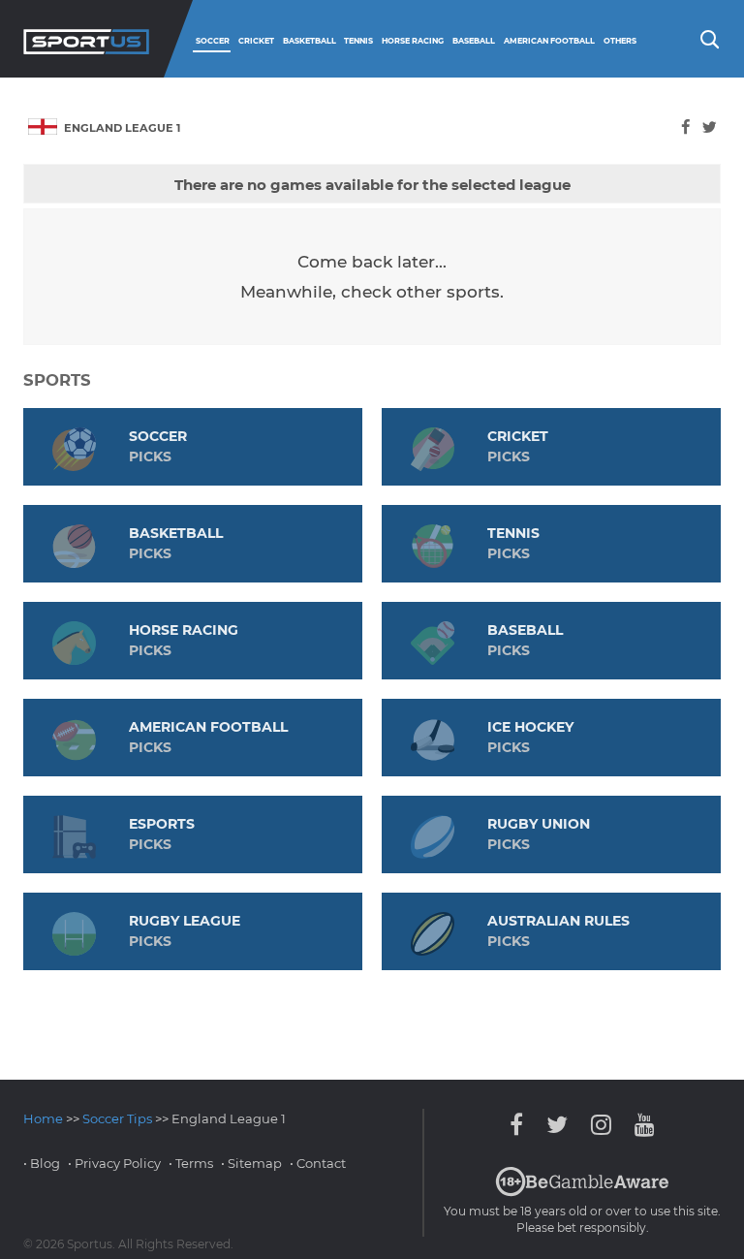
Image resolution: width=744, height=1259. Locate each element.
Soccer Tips (117, 1118)
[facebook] (685, 127)
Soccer (213, 41)
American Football (549, 41)
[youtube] (640, 1125)
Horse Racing (413, 41)
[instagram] (601, 1125)
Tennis (358, 41)
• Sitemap (251, 1163)
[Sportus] (86, 39)
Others (620, 41)
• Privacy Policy (114, 1163)
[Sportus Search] (708, 38)
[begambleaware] (582, 1192)
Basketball (309, 41)
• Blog (41, 1163)
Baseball (473, 41)
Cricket (256, 41)
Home (43, 1118)
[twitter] (709, 127)
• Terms (191, 1163)
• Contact (318, 1163)
